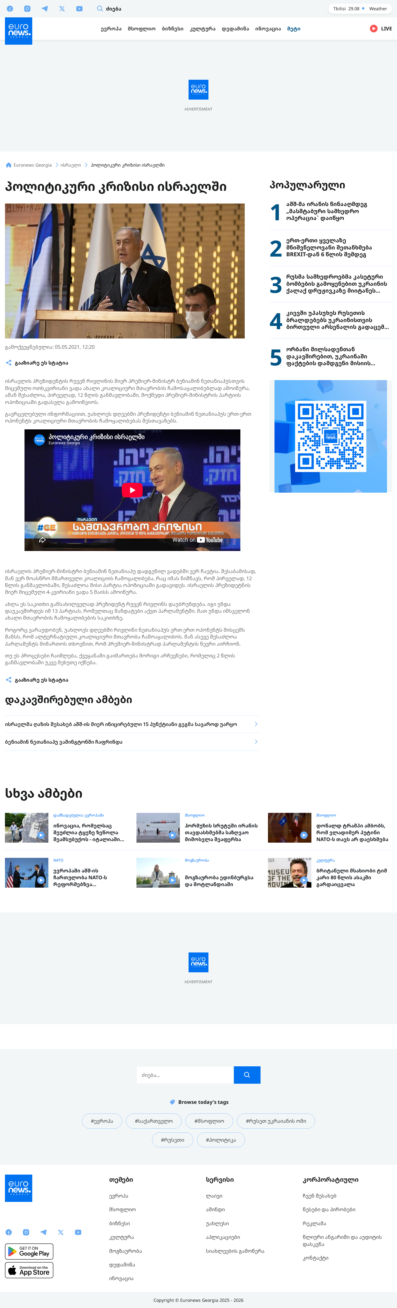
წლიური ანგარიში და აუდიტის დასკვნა (342, 1240)
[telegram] (45, 8)
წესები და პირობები (329, 1209)
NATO (58, 860)
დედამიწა (122, 1264)
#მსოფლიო (209, 1121)
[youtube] (79, 8)
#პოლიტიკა (221, 1139)
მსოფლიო (195, 815)
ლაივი (214, 1195)
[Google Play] (29, 1251)
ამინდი (215, 1209)
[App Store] (29, 1270)
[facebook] (10, 8)
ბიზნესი (119, 1223)
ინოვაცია (121, 1278)
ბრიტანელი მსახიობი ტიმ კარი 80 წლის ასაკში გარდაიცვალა (351, 877)
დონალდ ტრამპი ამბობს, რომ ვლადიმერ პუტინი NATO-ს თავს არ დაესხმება (352, 832)
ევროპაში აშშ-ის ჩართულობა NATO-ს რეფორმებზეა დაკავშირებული (80, 877)
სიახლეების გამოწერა (235, 1251)
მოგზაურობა (197, 860)
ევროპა (118, 1195)
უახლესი (217, 1223)
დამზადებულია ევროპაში (78, 815)
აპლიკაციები (223, 1237)
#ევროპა (102, 1121)
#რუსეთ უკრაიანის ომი (276, 1121)
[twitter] (62, 8)
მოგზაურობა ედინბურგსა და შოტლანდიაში (219, 881)
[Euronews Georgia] (18, 31)
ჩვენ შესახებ (320, 1195)
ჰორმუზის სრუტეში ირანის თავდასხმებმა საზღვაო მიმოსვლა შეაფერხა (221, 832)
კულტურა (325, 860)
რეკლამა (314, 1223)
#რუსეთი (172, 1139)
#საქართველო (154, 1121)
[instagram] (27, 8)
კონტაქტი (315, 1257)
